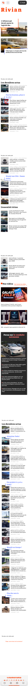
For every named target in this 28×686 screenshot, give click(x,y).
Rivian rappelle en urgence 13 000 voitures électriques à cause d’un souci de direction (18, 578)
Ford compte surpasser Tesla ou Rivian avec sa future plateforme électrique (17, 506)
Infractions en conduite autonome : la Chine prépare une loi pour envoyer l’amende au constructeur (14, 360)
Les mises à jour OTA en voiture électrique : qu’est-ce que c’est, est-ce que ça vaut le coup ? (18, 523)
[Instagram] (12, 680)
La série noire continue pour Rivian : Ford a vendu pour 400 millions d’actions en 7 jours (18, 600)
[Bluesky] (21, 680)
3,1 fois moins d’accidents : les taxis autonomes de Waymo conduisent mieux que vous (13, 384)
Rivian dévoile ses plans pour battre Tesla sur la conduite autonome (17, 267)
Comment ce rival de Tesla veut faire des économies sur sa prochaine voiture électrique (18, 467)
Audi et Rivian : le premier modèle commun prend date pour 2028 (17, 161)
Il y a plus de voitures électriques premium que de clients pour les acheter (18, 515)
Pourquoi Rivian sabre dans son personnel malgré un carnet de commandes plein (18, 587)
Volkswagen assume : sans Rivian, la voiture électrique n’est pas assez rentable (17, 110)
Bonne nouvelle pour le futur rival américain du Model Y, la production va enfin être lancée (18, 430)
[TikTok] (7, 680)
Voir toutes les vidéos (20, 284)
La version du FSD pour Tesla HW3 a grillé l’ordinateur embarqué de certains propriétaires (14, 366)
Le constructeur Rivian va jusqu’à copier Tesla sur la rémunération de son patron (18, 458)
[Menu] (8, 3)
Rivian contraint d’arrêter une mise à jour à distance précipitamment (18, 119)
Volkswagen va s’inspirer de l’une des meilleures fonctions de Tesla (16, 51)
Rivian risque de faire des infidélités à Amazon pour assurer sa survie (18, 561)
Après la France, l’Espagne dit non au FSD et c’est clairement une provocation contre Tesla (14, 390)
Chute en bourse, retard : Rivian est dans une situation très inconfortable (18, 609)
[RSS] (19, 680)
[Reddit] (16, 680)
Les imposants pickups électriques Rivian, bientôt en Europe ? (18, 552)
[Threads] (23, 680)
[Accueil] (3, 3)
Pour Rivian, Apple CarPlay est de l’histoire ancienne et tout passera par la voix (18, 102)
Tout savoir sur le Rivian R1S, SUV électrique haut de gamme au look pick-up (17, 220)
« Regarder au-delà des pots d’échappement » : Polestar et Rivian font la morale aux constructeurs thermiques (18, 569)
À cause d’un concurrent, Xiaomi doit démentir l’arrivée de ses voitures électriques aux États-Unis (18, 183)
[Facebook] (14, 680)
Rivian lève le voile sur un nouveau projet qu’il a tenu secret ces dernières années (18, 489)
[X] (9, 680)
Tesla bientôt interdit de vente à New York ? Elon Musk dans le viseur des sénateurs (17, 475)
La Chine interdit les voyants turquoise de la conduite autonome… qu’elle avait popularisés (14, 372)
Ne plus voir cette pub (7, 79)
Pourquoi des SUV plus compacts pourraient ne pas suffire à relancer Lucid (17, 192)
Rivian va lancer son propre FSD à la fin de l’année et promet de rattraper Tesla (17, 88)
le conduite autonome (16, 335)
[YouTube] (5, 680)
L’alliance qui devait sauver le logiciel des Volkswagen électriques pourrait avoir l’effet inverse (9, 23)
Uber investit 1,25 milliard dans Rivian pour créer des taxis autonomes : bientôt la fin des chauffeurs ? (18, 128)
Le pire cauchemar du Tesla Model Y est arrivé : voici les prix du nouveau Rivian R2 (17, 169)
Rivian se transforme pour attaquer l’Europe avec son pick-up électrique (18, 541)
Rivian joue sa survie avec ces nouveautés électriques (18, 531)
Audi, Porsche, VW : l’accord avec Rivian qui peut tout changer (18, 498)
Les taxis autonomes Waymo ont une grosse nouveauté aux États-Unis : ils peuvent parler (12, 378)
